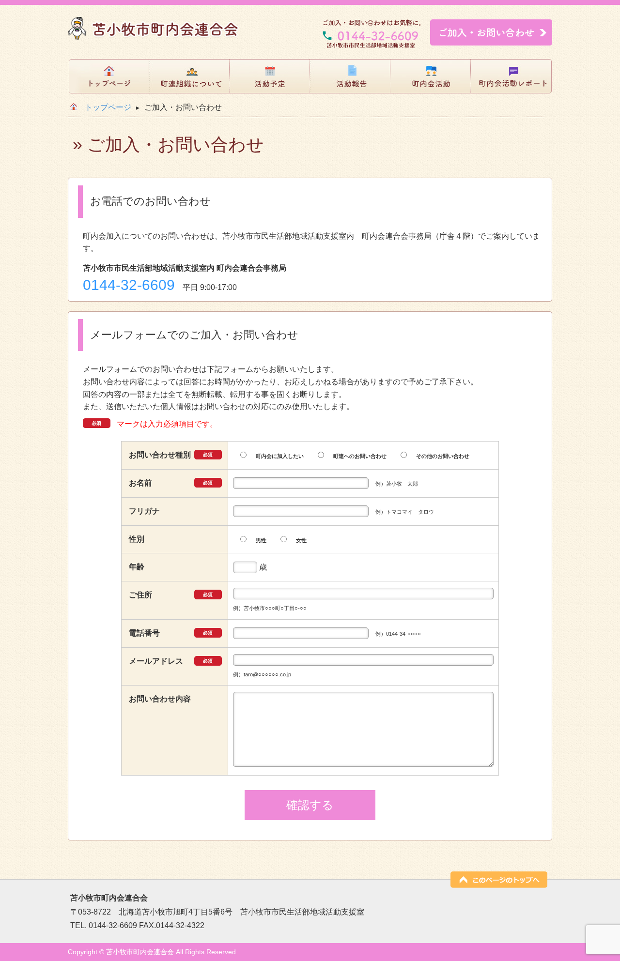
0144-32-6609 (129, 285)
